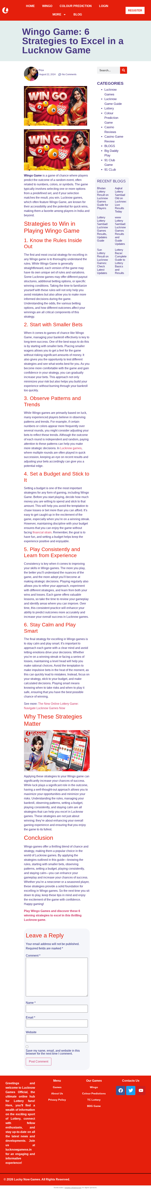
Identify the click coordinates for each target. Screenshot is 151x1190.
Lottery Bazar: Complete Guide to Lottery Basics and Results (121, 261)
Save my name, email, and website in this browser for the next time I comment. (53, 1052)
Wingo (94, 1087)
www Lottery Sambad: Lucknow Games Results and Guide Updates (120, 230)
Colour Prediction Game (111, 117)
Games (57, 1087)
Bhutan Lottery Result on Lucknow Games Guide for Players (102, 198)
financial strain (42, 532)
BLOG (77, 14)
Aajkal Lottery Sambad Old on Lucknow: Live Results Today (121, 200)
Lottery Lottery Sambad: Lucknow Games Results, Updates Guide (102, 229)
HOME (30, 6)
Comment (33, 955)
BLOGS (109, 146)
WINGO (47, 6)
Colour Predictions (94, 1093)
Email (30, 1017)
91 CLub (110, 169)
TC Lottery (94, 1099)
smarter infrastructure (73, 1188)
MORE (56, 14)
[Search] (123, 70)
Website (31, 1032)
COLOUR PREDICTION (76, 6)
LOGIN (103, 6)
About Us (57, 1093)
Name (31, 1002)
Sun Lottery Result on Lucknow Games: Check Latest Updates (102, 261)
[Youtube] (140, 1090)
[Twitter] (130, 1090)
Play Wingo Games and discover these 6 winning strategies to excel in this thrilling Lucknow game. (53, 915)
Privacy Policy (57, 1099)
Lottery (109, 108)
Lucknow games (71, 448)
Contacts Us (130, 1080)
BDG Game (94, 1106)
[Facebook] (120, 1090)
